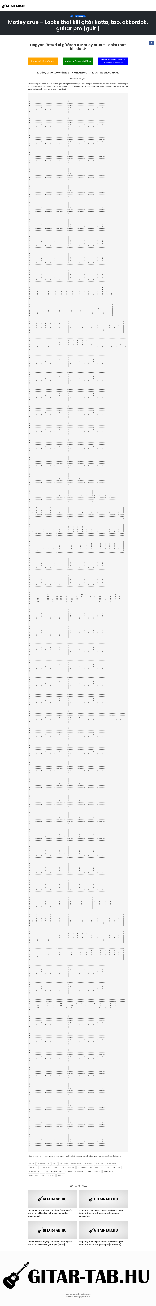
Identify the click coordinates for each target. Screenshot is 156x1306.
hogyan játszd (56, 1171)
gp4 (102, 1168)
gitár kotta (64, 1164)
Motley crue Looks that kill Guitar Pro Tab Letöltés (113, 61)
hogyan (45, 1171)
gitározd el (33, 1168)
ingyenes (68, 1171)
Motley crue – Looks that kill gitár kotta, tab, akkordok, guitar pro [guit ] (78, 25)
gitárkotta (88, 1164)
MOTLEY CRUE (80, 16)
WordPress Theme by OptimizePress (78, 1297)
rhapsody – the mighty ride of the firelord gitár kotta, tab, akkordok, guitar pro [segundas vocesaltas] (101, 1213)
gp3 (96, 1168)
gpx (108, 1168)
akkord (31, 1164)
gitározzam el (46, 1168)
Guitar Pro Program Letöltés (78, 61)
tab (42, 1175)
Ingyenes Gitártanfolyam (42, 61)
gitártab (57, 1168)
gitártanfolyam (68, 1168)
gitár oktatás (76, 1164)
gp (91, 1168)
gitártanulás (82, 1168)
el (48, 1164)
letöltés (97, 1171)
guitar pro (116, 1168)
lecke (89, 1171)
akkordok (41, 1164)
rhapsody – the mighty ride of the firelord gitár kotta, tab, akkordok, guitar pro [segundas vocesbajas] (50, 1213)
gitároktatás (111, 1164)
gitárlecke (99, 1164)
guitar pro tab (34, 1171)
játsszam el (79, 1171)
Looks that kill (109, 1171)
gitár (54, 1164)
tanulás (60, 1175)
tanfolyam (50, 1175)
